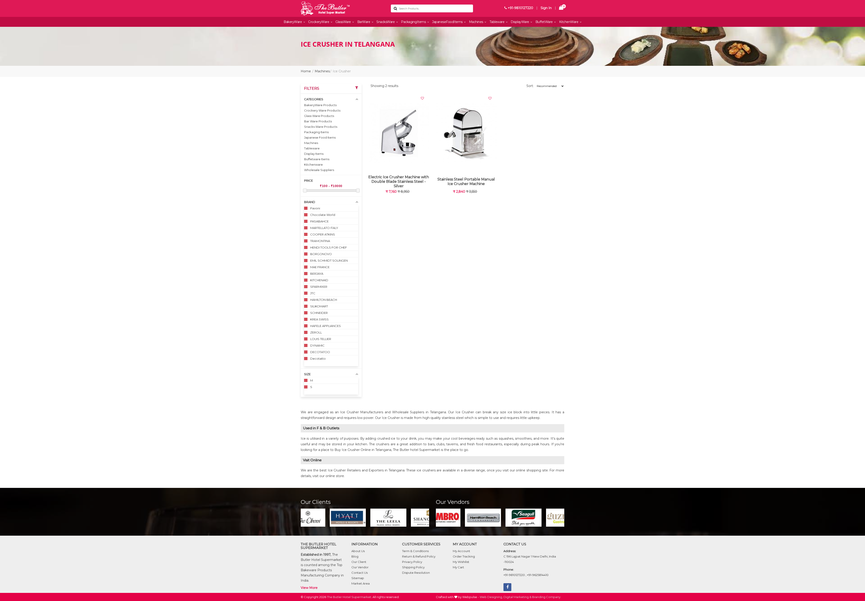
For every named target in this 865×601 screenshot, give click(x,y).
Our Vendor (360, 567)
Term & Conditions (415, 551)
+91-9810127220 (520, 8)
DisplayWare (520, 22)
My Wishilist (461, 562)
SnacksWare (386, 22)
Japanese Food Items (320, 137)
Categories (313, 99)
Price (308, 180)
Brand (309, 202)
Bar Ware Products (318, 121)
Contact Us (359, 572)
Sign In (546, 8)
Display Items (313, 153)
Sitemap (357, 578)
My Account (461, 551)
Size (307, 374)
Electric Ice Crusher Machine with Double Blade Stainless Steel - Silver (398, 181)
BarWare (364, 22)
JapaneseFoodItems (447, 22)
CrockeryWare (319, 22)
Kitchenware (313, 164)
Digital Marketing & (517, 597)
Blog (354, 556)
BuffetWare (544, 22)
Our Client (358, 562)
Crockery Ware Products (322, 110)
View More (309, 588)
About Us (358, 551)
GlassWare (343, 22)
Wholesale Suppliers (319, 170)
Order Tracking (464, 556)
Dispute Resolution (416, 572)
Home (306, 71)
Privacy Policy (412, 562)
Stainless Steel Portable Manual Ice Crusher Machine (466, 181)
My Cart (458, 567)
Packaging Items (316, 132)
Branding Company (546, 597)
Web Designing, (491, 597)
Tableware (497, 22)
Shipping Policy (413, 567)
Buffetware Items (316, 159)
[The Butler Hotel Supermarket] (342, 8)
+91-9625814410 (538, 575)
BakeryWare (293, 22)
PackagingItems (414, 22)
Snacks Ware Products (320, 126)
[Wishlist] (422, 98)
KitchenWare (569, 22)
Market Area (360, 583)
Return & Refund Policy (418, 556)
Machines (476, 22)
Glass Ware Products (319, 116)
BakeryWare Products (320, 105)
